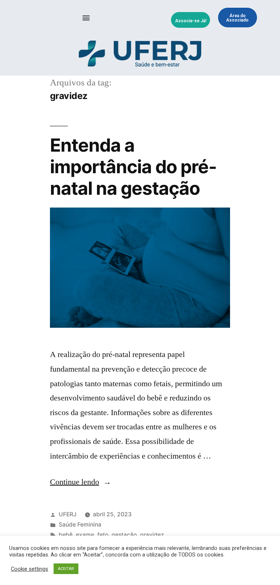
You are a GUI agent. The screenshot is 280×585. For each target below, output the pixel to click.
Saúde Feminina (80, 524)
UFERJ (68, 514)
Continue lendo (80, 482)
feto (102, 534)
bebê (66, 534)
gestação (124, 534)
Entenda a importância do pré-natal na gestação (133, 167)
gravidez (152, 534)
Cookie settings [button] (29, 569)
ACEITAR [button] (66, 568)
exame (85, 534)
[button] (86, 18)
